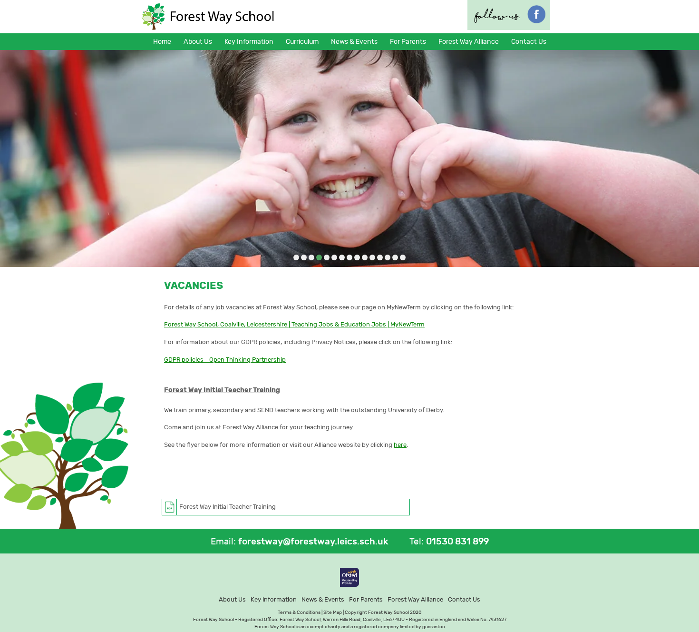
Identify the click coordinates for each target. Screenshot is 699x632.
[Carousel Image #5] (327, 258)
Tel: (416, 541)
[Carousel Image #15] (403, 258)
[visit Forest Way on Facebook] (536, 21)
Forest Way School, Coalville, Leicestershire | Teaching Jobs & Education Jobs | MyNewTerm (294, 324)
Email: (223, 541)
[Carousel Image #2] (304, 258)
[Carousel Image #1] (296, 258)
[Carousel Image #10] (365, 258)
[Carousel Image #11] (372, 258)
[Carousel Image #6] (334, 258)
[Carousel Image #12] (380, 258)
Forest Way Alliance (468, 42)
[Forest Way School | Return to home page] (208, 16)
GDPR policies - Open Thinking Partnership (225, 359)
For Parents (366, 599)
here (400, 444)
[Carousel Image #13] (387, 258)
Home (162, 42)
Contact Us (528, 42)
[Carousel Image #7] (342, 258)
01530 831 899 (457, 541)
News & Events (322, 599)
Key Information (274, 599)
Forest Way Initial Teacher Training (227, 506)
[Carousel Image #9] (357, 258)
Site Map (332, 612)
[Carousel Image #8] (349, 258)
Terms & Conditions (299, 612)
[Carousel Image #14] (395, 258)
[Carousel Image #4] (319, 258)
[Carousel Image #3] (311, 258)
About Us (232, 599)
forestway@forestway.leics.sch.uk (313, 541)
